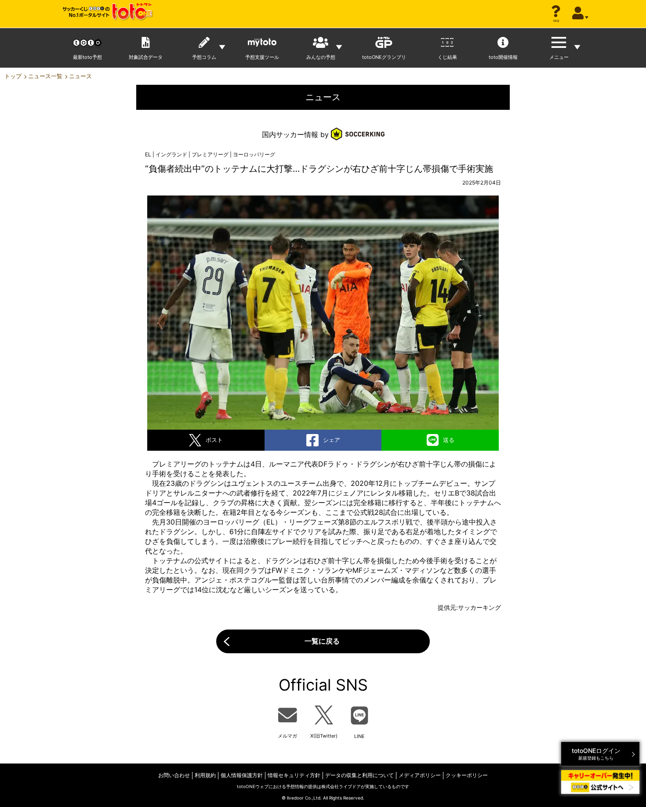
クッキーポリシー (467, 775)
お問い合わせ (174, 775)
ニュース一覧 (45, 76)
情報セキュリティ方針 (294, 775)
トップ (13, 76)
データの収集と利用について (359, 775)
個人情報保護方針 (242, 775)
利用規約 (205, 775)
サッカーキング (479, 607)
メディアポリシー (420, 775)
